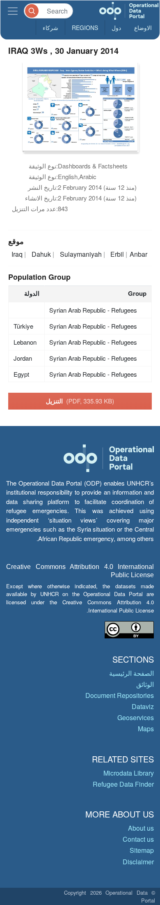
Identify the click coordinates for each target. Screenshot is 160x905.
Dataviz (143, 706)
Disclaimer (138, 861)
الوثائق (145, 684)
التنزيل (80, 400)
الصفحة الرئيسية (131, 673)
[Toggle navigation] (13, 11)
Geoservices (135, 717)
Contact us (138, 839)
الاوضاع (143, 27)
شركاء (50, 27)
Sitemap (142, 850)
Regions (85, 27)
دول (116, 27)
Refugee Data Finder (123, 784)
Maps (146, 728)
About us (141, 828)
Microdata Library (128, 773)
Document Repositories (119, 695)
